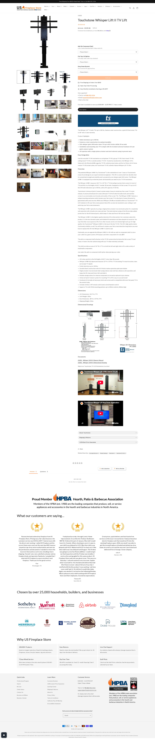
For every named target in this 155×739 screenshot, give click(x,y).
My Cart (19, 686)
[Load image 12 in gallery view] (64, 104)
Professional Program (23, 681)
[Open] (4, 735)
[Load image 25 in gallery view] (23, 159)
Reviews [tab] (32, 471)
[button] (47, 6)
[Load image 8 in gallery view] (64, 90)
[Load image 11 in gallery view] (51, 104)
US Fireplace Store (79, 728)
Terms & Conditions (52, 698)
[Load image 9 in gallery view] (23, 104)
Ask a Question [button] (105, 468)
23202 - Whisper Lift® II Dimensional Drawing (92, 362)
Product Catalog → (104, 453)
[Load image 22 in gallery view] (37, 145)
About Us (50, 692)
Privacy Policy (51, 695)
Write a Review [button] (120, 468)
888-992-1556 (90, 95)
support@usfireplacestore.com (92, 97)
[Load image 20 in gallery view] (64, 132)
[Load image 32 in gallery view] (64, 173)
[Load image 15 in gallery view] (51, 118)
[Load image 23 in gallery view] (51, 145)
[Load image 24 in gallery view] (64, 145)
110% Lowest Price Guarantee (55, 683)
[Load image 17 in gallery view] (23, 132)
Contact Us (20, 692)
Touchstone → (112, 453)
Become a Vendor (22, 698)
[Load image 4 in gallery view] (64, 76)
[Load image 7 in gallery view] (51, 90)
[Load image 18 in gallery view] (37, 132)
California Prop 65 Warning (54, 700)
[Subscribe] (90, 715)
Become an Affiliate (22, 695)
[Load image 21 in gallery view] (23, 145)
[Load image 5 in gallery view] (23, 90)
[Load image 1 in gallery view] (23, 76)
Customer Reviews (52, 681)
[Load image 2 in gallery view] (37, 76)
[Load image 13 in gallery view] (23, 118)
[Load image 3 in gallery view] (51, 76)
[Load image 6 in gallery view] (37, 90)
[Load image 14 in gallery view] (37, 118)
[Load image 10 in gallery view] (37, 104)
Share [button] (81, 449)
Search (19, 683)
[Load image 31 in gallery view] (51, 173)
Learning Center (51, 686)
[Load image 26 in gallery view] (37, 159)
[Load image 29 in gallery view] (23, 173)
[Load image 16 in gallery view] (64, 118)
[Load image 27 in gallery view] (51, 159)
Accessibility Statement (54, 703)
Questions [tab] (43, 471)
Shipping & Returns (52, 689)
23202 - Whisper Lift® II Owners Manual (90, 360)
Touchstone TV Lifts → (121, 453)
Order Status (20, 689)
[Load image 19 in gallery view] (51, 132)
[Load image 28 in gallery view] (64, 159)
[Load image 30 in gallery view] (37, 173)
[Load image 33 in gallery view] (23, 187)
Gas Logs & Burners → (94, 453)
